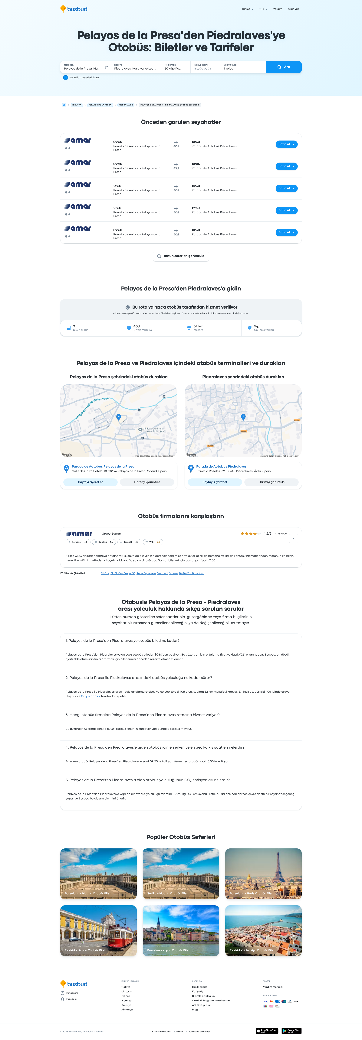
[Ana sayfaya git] (73, 9)
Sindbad (162, 573)
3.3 (158, 542)
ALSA (132, 573)
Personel (76, 542)
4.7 (136, 542)
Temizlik (128, 542)
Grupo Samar (111, 534)
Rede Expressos (146, 573)
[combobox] (81, 67)
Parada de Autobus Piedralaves (221, 466)
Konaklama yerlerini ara (84, 77)
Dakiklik (102, 542)
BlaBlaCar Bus (119, 573)
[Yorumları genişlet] (293, 538)
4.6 (111, 542)
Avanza (173, 573)
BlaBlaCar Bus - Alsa (191, 573)
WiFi (151, 542)
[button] (106, 67)
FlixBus (105, 573)
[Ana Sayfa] (64, 105)
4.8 (85, 542)
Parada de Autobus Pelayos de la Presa (103, 466)
